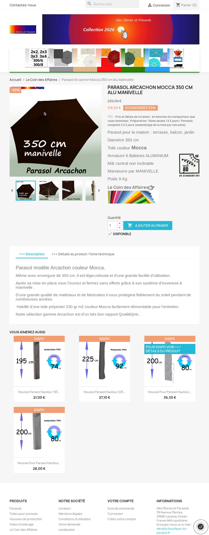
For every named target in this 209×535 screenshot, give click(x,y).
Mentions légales (70, 514)
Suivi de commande (121, 508)
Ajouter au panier (148, 225)
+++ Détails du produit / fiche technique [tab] (83, 254)
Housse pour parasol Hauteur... (170, 392)
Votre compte (121, 501)
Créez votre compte (122, 519)
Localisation (67, 530)
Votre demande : (70, 524)
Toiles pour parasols (24, 514)
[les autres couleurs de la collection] (133, 197)
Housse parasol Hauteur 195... (39, 392)
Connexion (115, 514)
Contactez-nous (23, 5)
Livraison (65, 508)
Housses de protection (26, 519)
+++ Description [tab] (31, 254)
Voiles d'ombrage (21, 524)
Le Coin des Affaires (23, 530)
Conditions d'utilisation (75, 519)
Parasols (16, 508)
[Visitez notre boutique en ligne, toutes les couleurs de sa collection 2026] (120, 29)
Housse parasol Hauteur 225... (104, 392)
